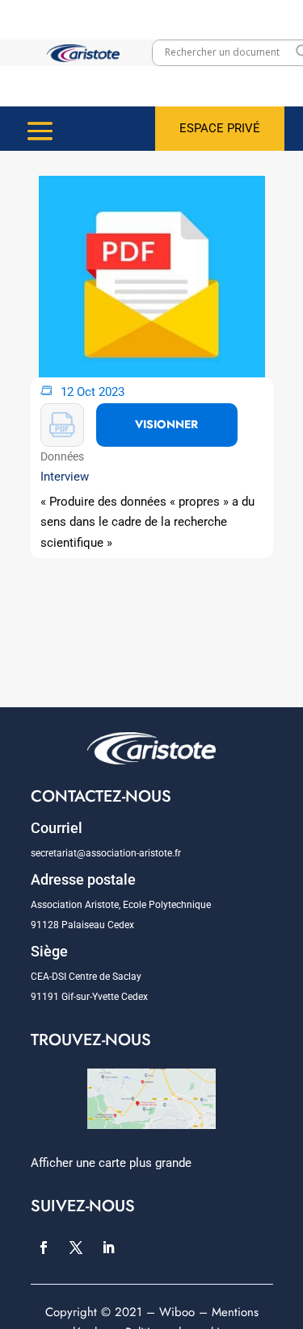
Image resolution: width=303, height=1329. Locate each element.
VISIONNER (166, 424)
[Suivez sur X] (76, 1247)
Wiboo (177, 1312)
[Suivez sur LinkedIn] (108, 1247)
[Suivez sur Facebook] (44, 1247)
